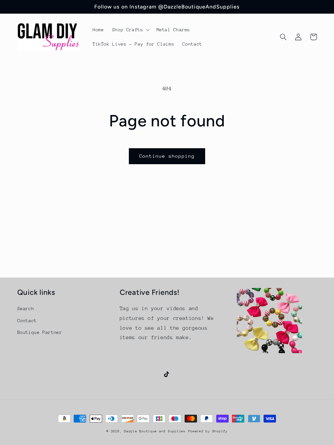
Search (25, 308)
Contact (27, 320)
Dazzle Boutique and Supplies (155, 431)
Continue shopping (167, 156)
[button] (130, 29)
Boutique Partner (39, 332)
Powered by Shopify (208, 431)
